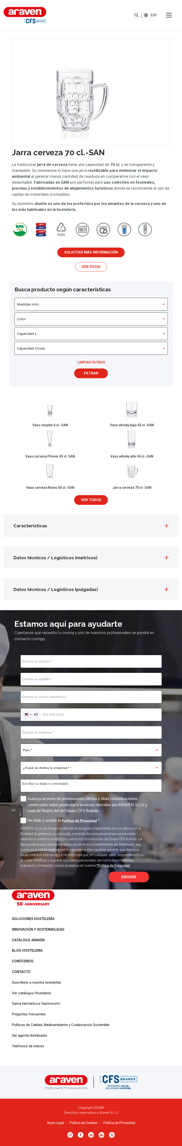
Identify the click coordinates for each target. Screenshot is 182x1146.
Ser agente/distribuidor (29, 1035)
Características (30, 525)
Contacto (21, 972)
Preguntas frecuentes (29, 1014)
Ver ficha (91, 267)
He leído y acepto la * (63, 820)
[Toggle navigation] (169, 15)
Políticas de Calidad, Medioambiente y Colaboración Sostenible (60, 1025)
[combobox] (31, 714)
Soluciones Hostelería (33, 919)
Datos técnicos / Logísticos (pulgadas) (56, 589)
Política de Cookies (84, 1123)
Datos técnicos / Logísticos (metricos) (55, 557)
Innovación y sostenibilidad (38, 929)
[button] (154, 15)
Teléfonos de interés (28, 1046)
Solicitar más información (91, 252)
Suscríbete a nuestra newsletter (36, 982)
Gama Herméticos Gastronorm (36, 1003)
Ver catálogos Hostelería (31, 993)
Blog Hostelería (27, 950)
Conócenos (22, 961)
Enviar (128, 877)
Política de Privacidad (119, 1123)
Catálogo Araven (28, 940)
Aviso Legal (55, 1123)
